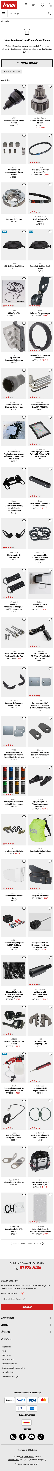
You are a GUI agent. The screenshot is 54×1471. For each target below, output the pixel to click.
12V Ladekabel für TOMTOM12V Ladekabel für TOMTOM (40, 656)
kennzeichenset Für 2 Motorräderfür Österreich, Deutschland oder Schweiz (14, 754)
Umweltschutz (8, 1372)
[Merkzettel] (42, 5)
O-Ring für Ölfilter (14, 313)
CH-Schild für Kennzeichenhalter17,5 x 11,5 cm (14, 1229)
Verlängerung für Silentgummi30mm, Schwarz (40, 994)
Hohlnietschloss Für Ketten (14, 851)
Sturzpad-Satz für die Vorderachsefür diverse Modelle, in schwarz (14, 994)
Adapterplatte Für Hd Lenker (14, 1182)
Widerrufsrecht (8, 1359)
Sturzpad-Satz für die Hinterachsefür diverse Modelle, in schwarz (40, 945)
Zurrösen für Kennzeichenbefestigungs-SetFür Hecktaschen (14, 606)
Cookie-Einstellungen (10, 1376)
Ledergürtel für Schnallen (40, 896)
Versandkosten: (13, 1460)
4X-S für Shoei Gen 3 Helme (14, 266)
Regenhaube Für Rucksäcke (40, 851)
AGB (4, 1351)
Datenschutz (7, 1355)
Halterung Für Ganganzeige (40, 313)
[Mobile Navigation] (3, 13)
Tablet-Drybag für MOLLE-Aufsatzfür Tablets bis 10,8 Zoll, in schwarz (40, 454)
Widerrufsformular (9, 1364)
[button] (49, 14)
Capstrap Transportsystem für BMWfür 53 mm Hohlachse (14, 945)
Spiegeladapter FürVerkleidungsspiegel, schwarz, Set (40, 804)
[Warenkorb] (51, 5)
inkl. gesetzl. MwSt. (27, 1457)
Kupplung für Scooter (14, 219)
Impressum (6, 1347)
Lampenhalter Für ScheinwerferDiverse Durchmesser (40, 557)
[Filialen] (26, 5)
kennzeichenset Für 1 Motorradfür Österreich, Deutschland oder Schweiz (40, 705)
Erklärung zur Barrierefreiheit (13, 1368)
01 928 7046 (30, 1268)
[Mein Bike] (34, 5)
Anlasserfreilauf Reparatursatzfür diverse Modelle (14, 172)
